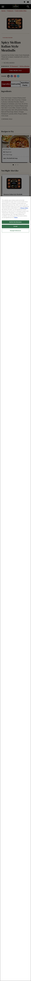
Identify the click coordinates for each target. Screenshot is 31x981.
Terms (16, 217)
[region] (15, 588)
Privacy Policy (24, 208)
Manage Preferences (15, 230)
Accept (15, 226)
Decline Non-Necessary (15, 222)
